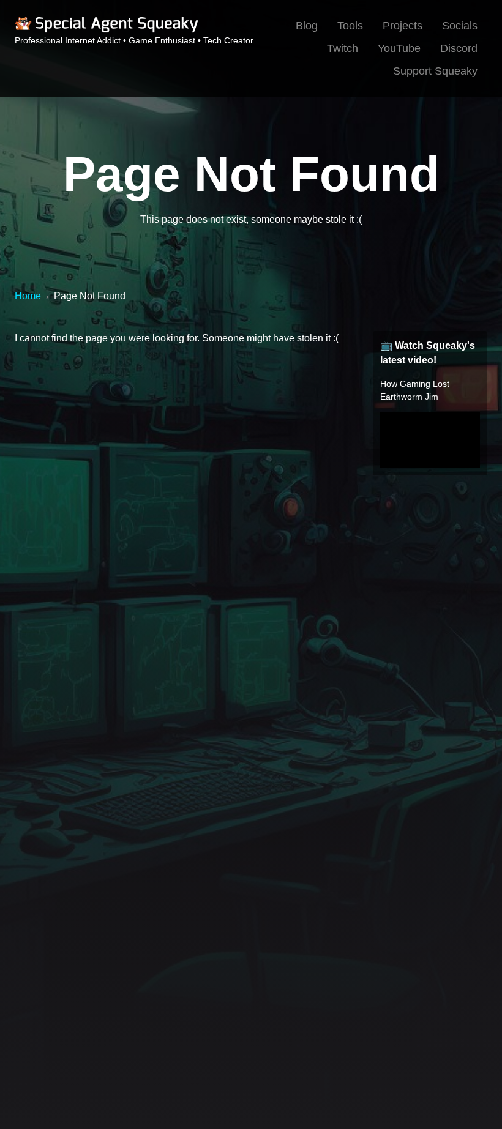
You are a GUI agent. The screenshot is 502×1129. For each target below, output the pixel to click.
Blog (307, 26)
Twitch (342, 48)
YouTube (399, 48)
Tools (350, 26)
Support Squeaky (435, 71)
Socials (460, 26)
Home (28, 296)
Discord (459, 48)
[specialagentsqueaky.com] (106, 30)
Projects (402, 26)
